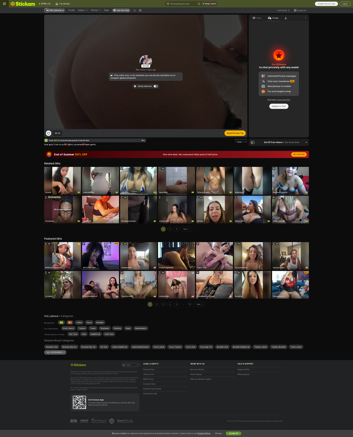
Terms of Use (148, 374)
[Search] (199, 4)
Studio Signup (196, 374)
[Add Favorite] (48, 133)
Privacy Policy (148, 369)
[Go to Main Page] (22, 3)
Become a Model (197, 369)
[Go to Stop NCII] (125, 421)
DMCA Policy (148, 379)
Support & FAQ (243, 369)
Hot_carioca (51, 316)
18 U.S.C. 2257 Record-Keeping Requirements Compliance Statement (254, 421)
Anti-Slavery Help (150, 394)
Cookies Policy (149, 384)
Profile (71, 10)
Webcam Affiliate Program (200, 379)
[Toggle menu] (4, 3)
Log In (345, 4)
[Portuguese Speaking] (70, 322)
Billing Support (243, 374)
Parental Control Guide (152, 389)
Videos (83, 10)
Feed (106, 10)
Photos (96, 10)
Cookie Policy (203, 433)
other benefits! (283, 100)
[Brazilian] (61, 322)
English (128, 365)
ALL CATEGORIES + (55, 352)
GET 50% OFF (299, 154)
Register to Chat (279, 106)
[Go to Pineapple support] (112, 421)
